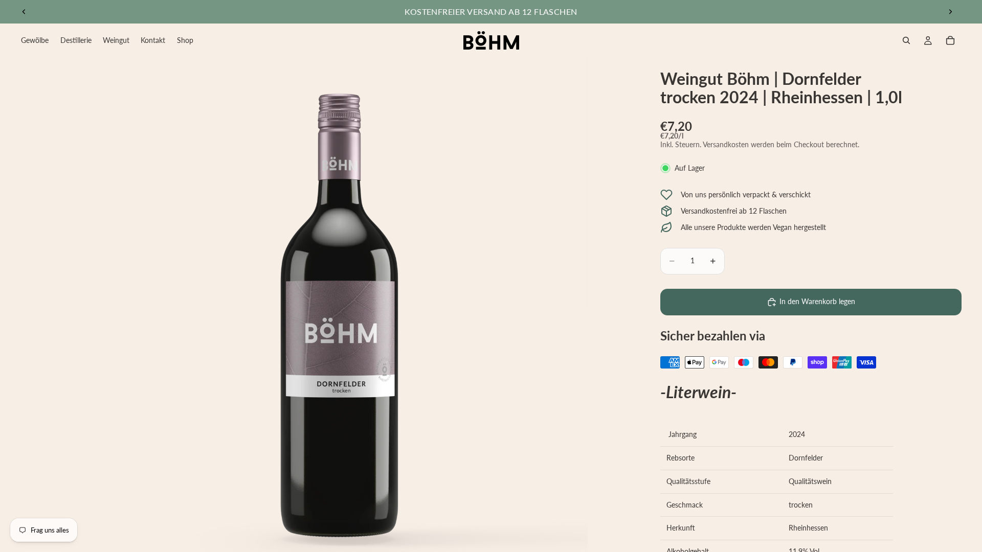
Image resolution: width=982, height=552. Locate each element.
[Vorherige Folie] (24, 12)
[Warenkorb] (950, 40)
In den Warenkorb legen (817, 301)
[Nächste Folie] (950, 12)
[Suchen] (906, 40)
